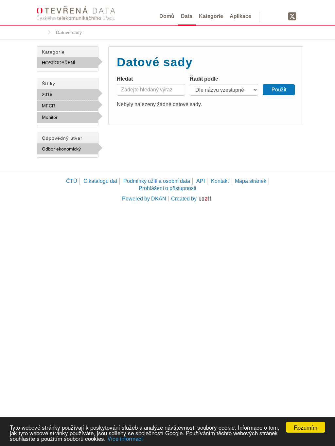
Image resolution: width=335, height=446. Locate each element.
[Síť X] (292, 16)
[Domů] (76, 13)
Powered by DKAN (144, 198)
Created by (184, 198)
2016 (67, 94)
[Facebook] (279, 16)
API (200, 181)
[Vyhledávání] (268, 16)
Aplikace (240, 16)
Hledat (125, 79)
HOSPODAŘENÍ (70, 64)
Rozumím (305, 427)
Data (186, 16)
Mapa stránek (250, 181)
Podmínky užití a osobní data (156, 181)
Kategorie (211, 16)
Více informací (125, 438)
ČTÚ (71, 181)
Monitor (67, 119)
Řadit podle (204, 79)
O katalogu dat (100, 181)
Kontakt (220, 181)
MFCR (69, 105)
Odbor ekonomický (70, 150)
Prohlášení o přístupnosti (167, 188)
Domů (166, 16)
